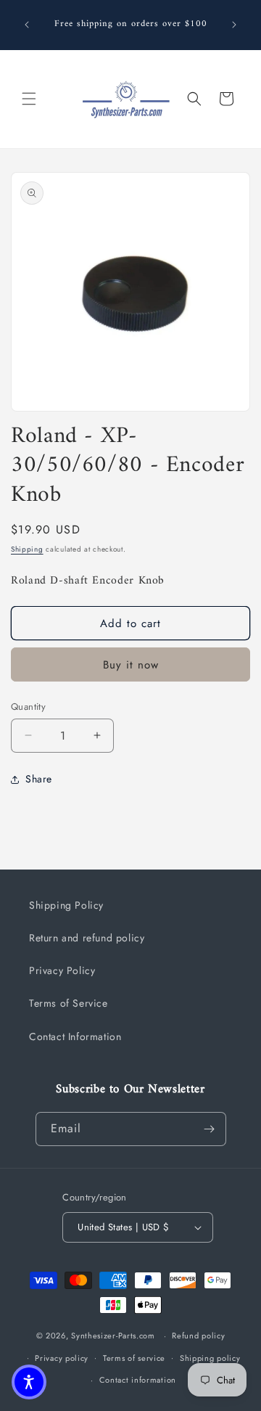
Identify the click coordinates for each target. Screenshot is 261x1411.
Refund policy (198, 1335)
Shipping (27, 549)
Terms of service (134, 1358)
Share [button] (38, 779)
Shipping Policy (66, 905)
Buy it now (131, 665)
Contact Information (75, 1036)
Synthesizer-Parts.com (113, 1335)
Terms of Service (68, 1003)
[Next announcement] (234, 25)
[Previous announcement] (27, 25)
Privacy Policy (62, 970)
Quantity (28, 706)
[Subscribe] (209, 1129)
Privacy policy (61, 1358)
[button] (29, 99)
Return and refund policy (86, 938)
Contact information (137, 1380)
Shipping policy (210, 1358)
